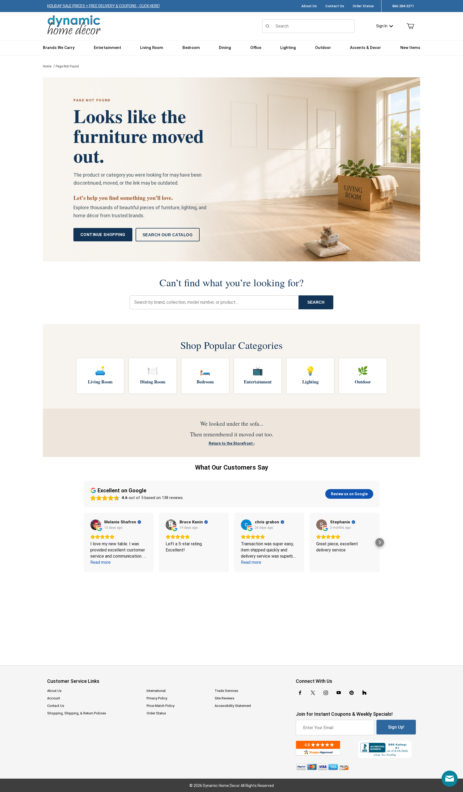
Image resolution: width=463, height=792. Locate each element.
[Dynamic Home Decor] (74, 25)
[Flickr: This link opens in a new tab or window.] (364, 692)
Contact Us (334, 6)
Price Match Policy (160, 706)
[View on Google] (95, 524)
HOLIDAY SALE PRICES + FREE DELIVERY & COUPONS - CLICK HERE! (103, 6)
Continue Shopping (102, 234)
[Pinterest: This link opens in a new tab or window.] (351, 692)
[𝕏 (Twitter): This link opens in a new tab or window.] (313, 692)
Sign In (381, 26)
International (156, 691)
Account (53, 698)
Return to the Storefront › (232, 443)
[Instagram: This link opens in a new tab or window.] (325, 692)
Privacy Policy (157, 698)
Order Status (363, 6)
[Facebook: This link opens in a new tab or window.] (300, 692)
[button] (83, 542)
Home (47, 66)
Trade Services (226, 691)
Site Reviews (224, 698)
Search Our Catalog (168, 235)
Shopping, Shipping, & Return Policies (76, 713)
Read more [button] (100, 562)
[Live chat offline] (450, 779)
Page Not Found (67, 66)
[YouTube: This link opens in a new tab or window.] (338, 692)
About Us (309, 6)
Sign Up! (396, 727)
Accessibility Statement (233, 706)
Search (315, 302)
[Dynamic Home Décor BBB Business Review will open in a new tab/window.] (387, 749)
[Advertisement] (231, 615)
